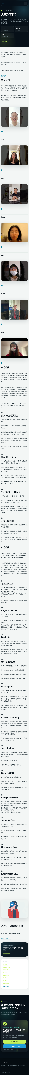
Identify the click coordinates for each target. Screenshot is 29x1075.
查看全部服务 (6, 986)
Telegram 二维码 (15, 1046)
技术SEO (5, 980)
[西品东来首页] (3, 3)
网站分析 (5, 964)
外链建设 (5, 977)
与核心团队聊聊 (6, 953)
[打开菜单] (25, 3)
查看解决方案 (4, 41)
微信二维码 (16, 1041)
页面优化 (5, 972)
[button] (14, 132)
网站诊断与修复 (6, 967)
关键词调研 (5, 969)
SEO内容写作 (6, 975)
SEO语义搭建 (6, 983)
